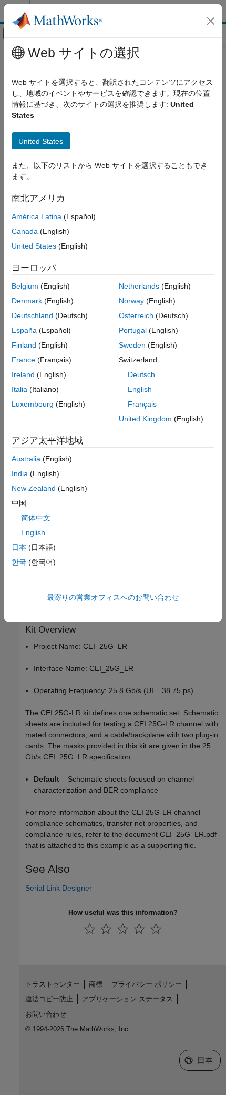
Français (142, 404)
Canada (25, 231)
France (23, 360)
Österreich (136, 315)
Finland (24, 345)
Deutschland (32, 315)
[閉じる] (210, 21)
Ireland (23, 374)
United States (34, 246)
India (20, 473)
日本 (19, 547)
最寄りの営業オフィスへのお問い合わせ (113, 597)
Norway (131, 301)
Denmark (27, 301)
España (24, 330)
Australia (26, 459)
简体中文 (35, 518)
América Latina (36, 216)
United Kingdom (145, 419)
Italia (19, 389)
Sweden (132, 345)
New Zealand (34, 488)
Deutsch (141, 374)
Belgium (25, 286)
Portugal (133, 330)
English (140, 389)
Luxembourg (33, 404)
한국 (19, 562)
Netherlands (139, 286)
